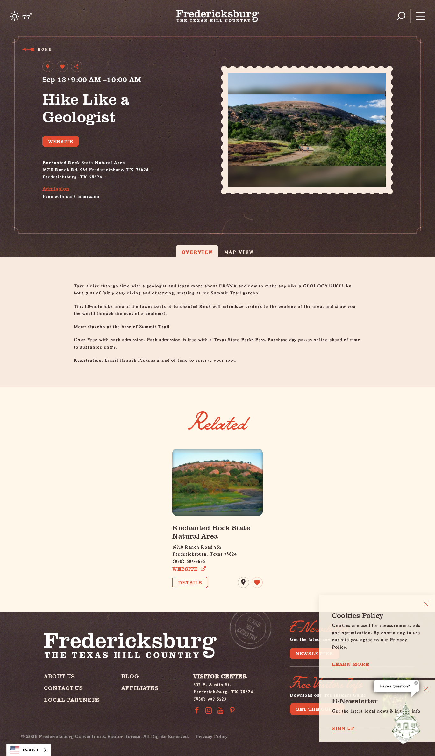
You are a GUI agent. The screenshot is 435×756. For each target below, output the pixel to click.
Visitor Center (220, 676)
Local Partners (72, 699)
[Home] (217, 16)
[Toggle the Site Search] (401, 16)
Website (60, 141)
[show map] (47, 66)
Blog (130, 676)
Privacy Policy (212, 736)
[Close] (426, 604)
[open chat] (406, 722)
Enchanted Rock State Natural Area (211, 531)
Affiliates (140, 688)
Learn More (350, 664)
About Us (59, 676)
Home (44, 49)
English (30, 750)
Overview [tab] (197, 252)
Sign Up (343, 728)
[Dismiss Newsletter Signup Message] (426, 689)
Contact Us (63, 688)
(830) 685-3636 (188, 560)
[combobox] (28, 750)
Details (190, 582)
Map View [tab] (239, 252)
